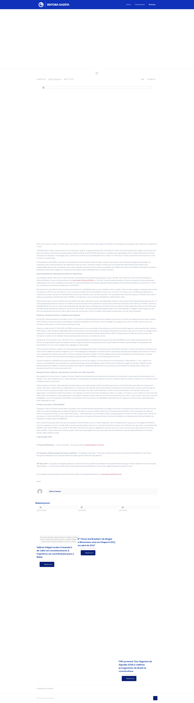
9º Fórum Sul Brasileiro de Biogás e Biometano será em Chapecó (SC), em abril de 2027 (96, 542)
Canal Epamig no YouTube (94, 445)
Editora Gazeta (54, 79)
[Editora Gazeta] (54, 4)
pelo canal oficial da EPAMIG (83, 280)
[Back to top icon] (155, 698)
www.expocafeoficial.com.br (111, 474)
